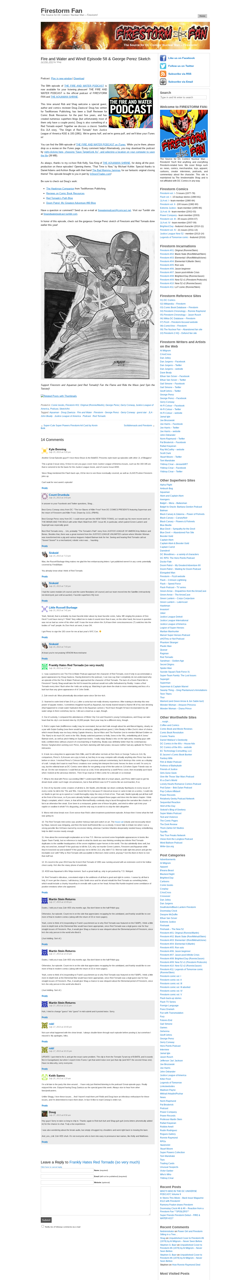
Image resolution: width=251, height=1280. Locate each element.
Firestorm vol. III (168, 219)
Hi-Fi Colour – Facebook (172, 405)
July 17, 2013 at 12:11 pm (60, 1005)
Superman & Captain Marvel (174, 686)
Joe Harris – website (170, 431)
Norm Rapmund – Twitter (172, 438)
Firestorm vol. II (167, 204)
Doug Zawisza (68, 412)
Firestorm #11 (167, 287)
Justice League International (174, 620)
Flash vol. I (165, 197)
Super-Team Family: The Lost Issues (178, 675)
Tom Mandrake (167, 460)
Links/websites (167, 1086)
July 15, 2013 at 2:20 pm (60, 452)
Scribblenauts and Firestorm (138, 425)
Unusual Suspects (169, 1167)
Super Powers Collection (172, 1152)
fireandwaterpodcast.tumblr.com (60, 214)
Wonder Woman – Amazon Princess (178, 705)
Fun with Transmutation (171, 1013)
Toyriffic (164, 831)
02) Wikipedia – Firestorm (173, 304)
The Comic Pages (169, 820)
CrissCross (165, 354)
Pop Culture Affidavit (170, 791)
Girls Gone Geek (168, 773)
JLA (150, 412)
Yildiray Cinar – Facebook (173, 468)
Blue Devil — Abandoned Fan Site (177, 532)
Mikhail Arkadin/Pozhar (171, 1093)
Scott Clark (165, 453)
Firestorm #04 (167, 261)
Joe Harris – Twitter (169, 427)
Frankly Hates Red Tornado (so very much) (104, 1162)
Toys (162, 1159)
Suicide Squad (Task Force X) (175, 672)
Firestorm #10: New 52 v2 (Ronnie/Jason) (181, 965)
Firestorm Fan (61, 10)
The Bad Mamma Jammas (106, 170)
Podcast (54, 409)
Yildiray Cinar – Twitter (171, 471)
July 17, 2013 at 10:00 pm (60, 1027)
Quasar (163, 650)
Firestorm (98, 412)
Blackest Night (167, 874)
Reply (45, 488)
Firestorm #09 (167, 279)
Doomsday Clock (168, 911)
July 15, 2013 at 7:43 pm (60, 647)
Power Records (167, 795)
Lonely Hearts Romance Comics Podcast (180, 784)
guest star (142, 412)
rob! (51, 1023)
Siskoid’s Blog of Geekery (173, 809)
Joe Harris (165, 1068)
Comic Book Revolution (172, 732)
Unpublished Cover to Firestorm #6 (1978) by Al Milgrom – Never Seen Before (181, 1248)
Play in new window (61, 78)
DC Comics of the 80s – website (176, 747)
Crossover (165, 896)
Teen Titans (166, 694)
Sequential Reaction (170, 802)
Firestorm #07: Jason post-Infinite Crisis (179, 955)
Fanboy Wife (166, 758)
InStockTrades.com (100, 174)
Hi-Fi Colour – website (171, 413)
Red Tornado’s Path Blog (59, 198)
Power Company (168, 215)
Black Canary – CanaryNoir (173, 518)
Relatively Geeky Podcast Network (177, 798)
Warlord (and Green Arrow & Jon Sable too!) (182, 701)
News (163, 1097)
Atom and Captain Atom (172, 496)
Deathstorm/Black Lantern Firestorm (178, 907)
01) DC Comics (167, 300)
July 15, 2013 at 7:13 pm (60, 556)
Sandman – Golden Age (172, 661)
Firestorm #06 (167, 268)
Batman (164, 510)
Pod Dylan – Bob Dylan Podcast (176, 787)
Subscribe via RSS (179, 73)
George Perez (112, 405)
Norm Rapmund (168, 1101)
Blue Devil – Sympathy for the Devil (177, 529)
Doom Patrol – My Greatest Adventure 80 (180, 565)
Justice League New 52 (172, 233)
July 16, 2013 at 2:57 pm (60, 668)
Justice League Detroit (171, 616)
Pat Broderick (166, 1104)
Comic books (57, 405)
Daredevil (165, 550)
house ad (119, 822)
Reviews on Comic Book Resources (65, 193)
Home (202, 16)
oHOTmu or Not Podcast (172, 639)
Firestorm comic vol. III (171, 983)
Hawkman (165, 605)
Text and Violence (169, 817)
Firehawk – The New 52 (172, 929)
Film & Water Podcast (170, 762)
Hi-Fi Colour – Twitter (170, 409)
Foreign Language (169, 1005)
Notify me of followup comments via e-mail (62, 1227)
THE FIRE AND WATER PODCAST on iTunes (101, 144)
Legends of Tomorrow (171, 1082)
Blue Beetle (166, 525)
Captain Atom (166, 540)
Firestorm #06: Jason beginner (175, 951)
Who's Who (165, 1174)
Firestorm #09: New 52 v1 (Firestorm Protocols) (183, 962)
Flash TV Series (168, 1002)
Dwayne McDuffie (169, 914)
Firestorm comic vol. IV (171, 991)
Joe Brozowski (167, 420)
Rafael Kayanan (168, 446)
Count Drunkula (59, 494)
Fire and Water (84, 412)
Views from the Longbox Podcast (176, 839)
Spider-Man (166, 668)
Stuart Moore (166, 1148)
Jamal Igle (165, 416)
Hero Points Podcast (170, 1046)
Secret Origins (167, 664)
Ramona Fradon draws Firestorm (176, 1204)
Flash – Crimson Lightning (173, 580)
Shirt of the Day (167, 806)
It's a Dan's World (168, 780)
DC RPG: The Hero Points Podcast (177, 558)
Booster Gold (166, 536)
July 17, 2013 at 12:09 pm (60, 902)
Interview (164, 1049)
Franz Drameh (167, 1009)
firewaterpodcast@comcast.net (114, 210)
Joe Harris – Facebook (171, 424)
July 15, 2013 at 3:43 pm (60, 498)
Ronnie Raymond (169, 1137)
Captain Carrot (167, 547)
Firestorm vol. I (167, 193)
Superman (165, 683)
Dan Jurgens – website (171, 369)
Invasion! (164, 609)
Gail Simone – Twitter (170, 387)
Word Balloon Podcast (171, 842)
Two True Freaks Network (172, 835)
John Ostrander (167, 435)
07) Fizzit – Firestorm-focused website (179, 322)
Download (79, 78)
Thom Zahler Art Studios (172, 828)
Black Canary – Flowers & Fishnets (177, 521)
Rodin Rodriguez (168, 1130)
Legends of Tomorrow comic (174, 237)
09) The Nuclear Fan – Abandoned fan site (181, 329)
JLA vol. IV (165, 222)
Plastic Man (166, 646)
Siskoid (53, 552)
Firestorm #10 (167, 283)
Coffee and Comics (169, 725)
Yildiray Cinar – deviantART (174, 464)
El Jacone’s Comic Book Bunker (176, 754)
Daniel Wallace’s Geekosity (173, 740)
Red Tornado (99, 416)
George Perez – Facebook (173, 398)
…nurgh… (165, 721)
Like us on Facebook (181, 58)
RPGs (163, 1141)
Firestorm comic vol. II (171, 980)
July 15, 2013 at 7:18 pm (60, 586)
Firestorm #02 (167, 254)
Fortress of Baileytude (171, 765)
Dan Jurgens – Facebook (172, 361)
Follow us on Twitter (181, 65)
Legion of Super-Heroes (172, 628)
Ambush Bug (166, 488)
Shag (59, 62)
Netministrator (167, 1231)
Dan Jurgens (166, 903)
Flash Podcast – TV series (173, 587)
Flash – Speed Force (170, 583)
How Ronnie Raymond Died (186, 1264)
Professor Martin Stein (171, 1119)
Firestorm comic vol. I (170, 976)
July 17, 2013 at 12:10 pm (60, 954)
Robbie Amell (166, 1126)
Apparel (164, 867)
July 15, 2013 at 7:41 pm (60, 610)
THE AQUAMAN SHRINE (64, 96)
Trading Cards (167, 1163)
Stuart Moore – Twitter (171, 457)
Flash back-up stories (170, 998)
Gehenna (164, 1031)
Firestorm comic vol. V (171, 994)
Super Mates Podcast (170, 813)
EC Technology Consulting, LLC (176, 751)
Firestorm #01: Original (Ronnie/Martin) (84, 405)
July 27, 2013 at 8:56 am (60, 1115)
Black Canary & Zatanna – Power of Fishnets (182, 514)
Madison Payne (168, 1090)
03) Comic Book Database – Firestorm (179, 307)
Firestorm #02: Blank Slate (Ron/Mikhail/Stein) (183, 936)
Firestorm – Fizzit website (172, 576)
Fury (162, 1016)
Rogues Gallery (168, 1134)
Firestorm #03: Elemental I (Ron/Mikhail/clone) (183, 940)
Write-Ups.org (167, 846)
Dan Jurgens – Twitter (171, 365)
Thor (162, 697)
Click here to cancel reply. (51, 1167)
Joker (163, 613)
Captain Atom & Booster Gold (174, 543)
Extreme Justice (168, 208)
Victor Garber (166, 1170)
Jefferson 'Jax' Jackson (171, 1060)
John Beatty (47, 416)
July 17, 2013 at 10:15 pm (60, 1051)
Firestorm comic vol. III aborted (175, 987)
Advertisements (167, 859)
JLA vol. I (164, 200)
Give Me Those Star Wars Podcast (177, 776)
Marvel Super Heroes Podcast (175, 635)
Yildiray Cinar (167, 1178)
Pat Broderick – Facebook (173, 442)
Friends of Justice (169, 769)
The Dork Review (168, 824)
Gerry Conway (128, 405)
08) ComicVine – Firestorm (173, 326)
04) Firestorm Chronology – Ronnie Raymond (183, 311)
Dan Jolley (165, 358)
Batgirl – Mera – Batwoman (173, 503)
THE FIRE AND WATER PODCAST (84, 85)
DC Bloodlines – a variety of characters (179, 554)
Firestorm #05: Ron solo (172, 947)
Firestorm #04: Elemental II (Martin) (177, 944)
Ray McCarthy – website (172, 449)
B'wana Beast (167, 870)
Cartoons (164, 881)
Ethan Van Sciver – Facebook (174, 376)
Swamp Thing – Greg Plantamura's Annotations (183, 690)
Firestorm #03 (167, 257)
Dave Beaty (166, 372)
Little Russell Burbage (63, 607)
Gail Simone (166, 1024)
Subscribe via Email (180, 81)
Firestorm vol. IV (168, 230)
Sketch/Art (64, 409)
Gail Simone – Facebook (172, 383)
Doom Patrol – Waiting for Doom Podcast (180, 569)
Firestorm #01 (167, 250)
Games (163, 1027)
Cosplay (164, 889)
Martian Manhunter (169, 631)
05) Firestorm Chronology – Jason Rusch (180, 315)
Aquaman (54, 412)
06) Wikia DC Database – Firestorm (177, 318)
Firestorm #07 (167, 272)
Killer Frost (165, 1079)
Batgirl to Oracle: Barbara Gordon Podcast (181, 507)
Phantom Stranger (169, 642)
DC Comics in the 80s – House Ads (177, 743)
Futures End (166, 1020)
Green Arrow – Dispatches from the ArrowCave (183, 591)
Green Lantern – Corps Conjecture (177, 598)
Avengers (165, 499)
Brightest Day (166, 226)
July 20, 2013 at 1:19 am (60, 1078)
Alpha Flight (166, 485)
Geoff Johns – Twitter (170, 391)
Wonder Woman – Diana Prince (176, 708)
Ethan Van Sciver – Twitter (173, 380)
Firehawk (164, 925)
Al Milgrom (165, 350)
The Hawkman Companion (60, 188)
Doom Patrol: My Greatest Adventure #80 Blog (71, 203)
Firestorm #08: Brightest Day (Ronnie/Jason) (182, 958)
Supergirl (164, 679)
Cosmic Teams (167, 736)
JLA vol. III (165, 211)
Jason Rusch (166, 1057)
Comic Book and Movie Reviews (176, 729)
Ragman (164, 653)
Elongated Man (167, 572)
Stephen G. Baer (168, 1245)
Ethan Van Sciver (168, 918)
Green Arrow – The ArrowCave (175, 594)
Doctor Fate (166, 561)
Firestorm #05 (167, 265)
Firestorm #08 (167, 276)
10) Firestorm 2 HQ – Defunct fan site (178, 333)
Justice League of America (67, 416)
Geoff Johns (166, 1035)
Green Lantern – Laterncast (173, 602)
